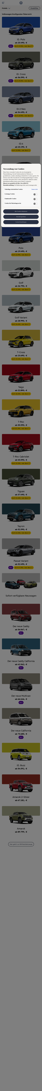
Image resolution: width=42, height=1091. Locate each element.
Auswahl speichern (21, 216)
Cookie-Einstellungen (21, 222)
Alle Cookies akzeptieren (21, 211)
